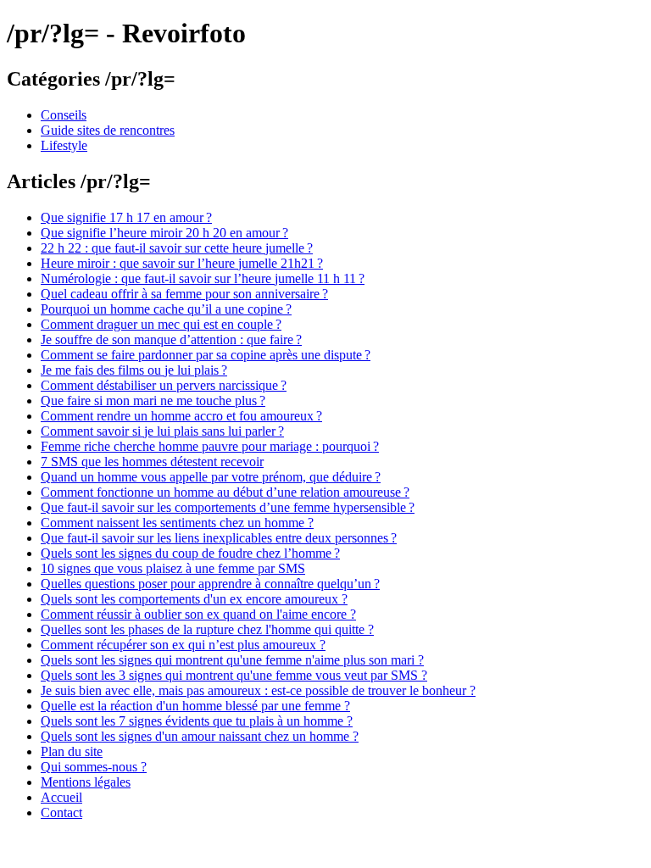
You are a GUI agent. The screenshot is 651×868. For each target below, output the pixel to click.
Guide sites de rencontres (108, 130)
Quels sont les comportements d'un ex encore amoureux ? (194, 599)
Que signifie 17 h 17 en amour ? (126, 217)
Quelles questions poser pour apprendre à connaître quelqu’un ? (210, 583)
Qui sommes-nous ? (94, 767)
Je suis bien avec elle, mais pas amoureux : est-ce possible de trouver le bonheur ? (258, 690)
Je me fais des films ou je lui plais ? (134, 370)
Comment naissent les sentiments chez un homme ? (177, 522)
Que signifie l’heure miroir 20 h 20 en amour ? (164, 232)
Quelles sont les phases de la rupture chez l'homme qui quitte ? (207, 629)
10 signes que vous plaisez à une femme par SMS (173, 568)
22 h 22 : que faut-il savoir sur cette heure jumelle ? (177, 248)
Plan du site (72, 751)
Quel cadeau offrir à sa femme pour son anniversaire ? (184, 294)
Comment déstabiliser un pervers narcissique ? (164, 385)
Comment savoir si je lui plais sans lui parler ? (162, 431)
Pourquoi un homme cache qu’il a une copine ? (166, 309)
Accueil (61, 797)
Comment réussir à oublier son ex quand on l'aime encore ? (198, 614)
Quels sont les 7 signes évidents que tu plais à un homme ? (197, 721)
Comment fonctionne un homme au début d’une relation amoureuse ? (225, 492)
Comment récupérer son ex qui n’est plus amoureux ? (183, 644)
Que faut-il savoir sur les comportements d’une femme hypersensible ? (228, 507)
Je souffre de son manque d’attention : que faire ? (171, 339)
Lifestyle (64, 145)
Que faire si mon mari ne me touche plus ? (153, 400)
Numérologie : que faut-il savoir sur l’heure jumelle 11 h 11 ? (202, 278)
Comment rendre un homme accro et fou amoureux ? (181, 416)
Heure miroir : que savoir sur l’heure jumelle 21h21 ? (182, 263)
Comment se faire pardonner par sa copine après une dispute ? (205, 355)
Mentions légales (86, 782)
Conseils (63, 115)
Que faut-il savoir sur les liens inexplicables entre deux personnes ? (219, 538)
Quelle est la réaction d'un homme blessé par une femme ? (195, 705)
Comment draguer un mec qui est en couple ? (161, 324)
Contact (61, 812)
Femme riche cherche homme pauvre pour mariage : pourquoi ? (210, 446)
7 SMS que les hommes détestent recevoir (152, 461)
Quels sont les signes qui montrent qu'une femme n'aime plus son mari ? (232, 660)
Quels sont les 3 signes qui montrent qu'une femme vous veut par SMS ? (234, 675)
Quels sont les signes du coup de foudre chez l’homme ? (190, 553)
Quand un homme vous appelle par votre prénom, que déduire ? (211, 477)
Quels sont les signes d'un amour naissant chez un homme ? (200, 736)
